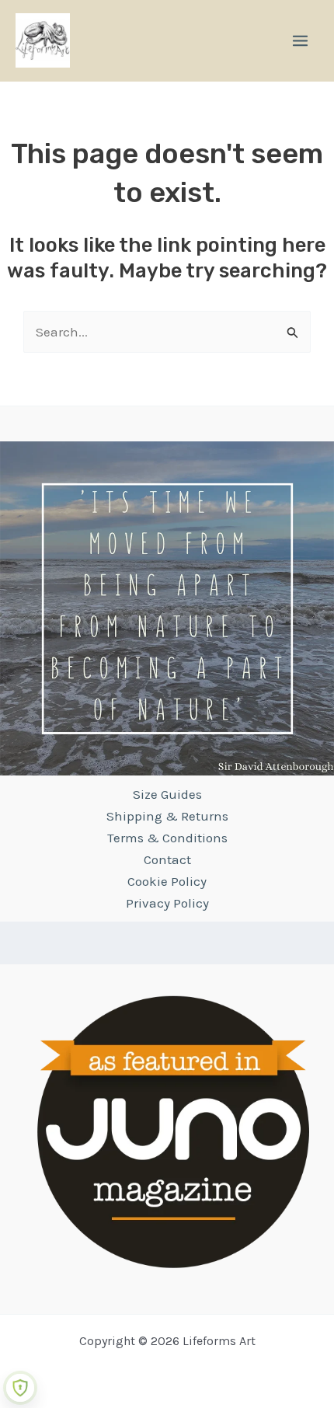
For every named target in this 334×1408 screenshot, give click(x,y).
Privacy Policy (167, 903)
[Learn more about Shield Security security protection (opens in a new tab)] (20, 1388)
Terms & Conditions (167, 837)
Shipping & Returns (167, 816)
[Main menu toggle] (300, 41)
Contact (167, 859)
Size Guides (167, 794)
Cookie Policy (167, 881)
